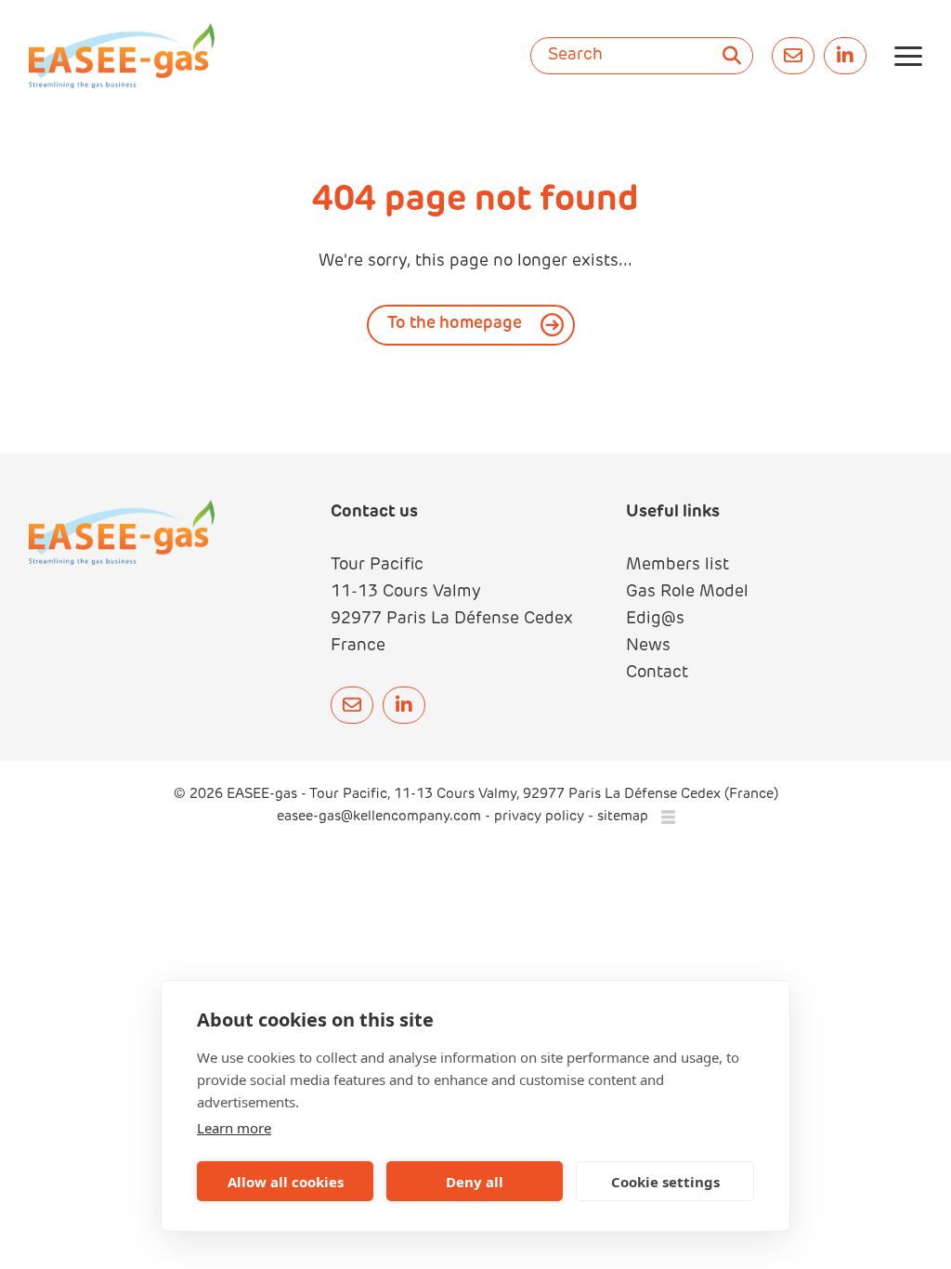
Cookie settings (665, 1181)
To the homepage (454, 324)
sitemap (622, 817)
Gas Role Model (687, 592)
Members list (677, 565)
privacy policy (539, 817)
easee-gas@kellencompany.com (381, 817)
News (648, 646)
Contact (657, 673)
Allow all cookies (286, 1181)
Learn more (234, 1128)
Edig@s (655, 619)
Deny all (474, 1181)
